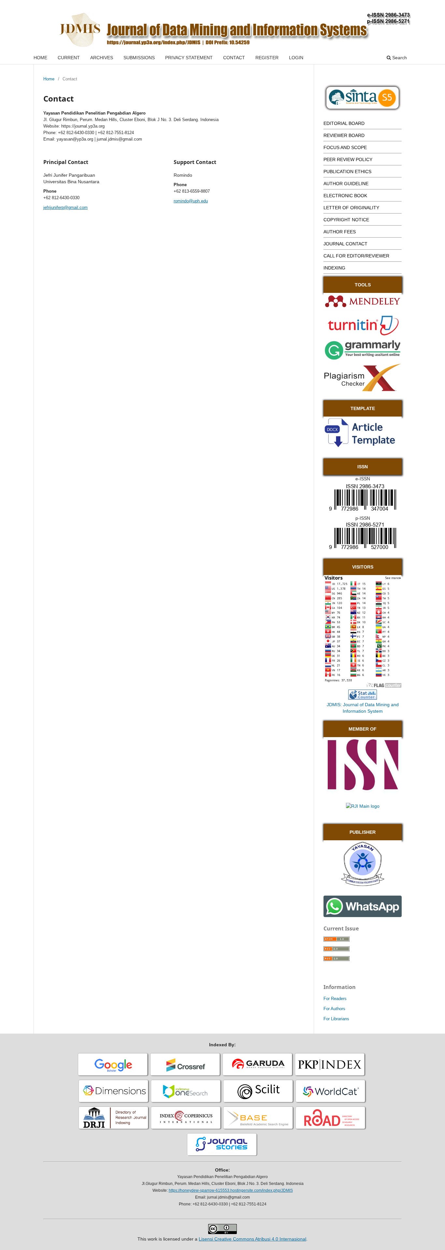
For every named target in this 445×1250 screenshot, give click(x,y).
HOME (40, 57)
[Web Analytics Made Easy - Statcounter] (362, 698)
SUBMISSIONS (139, 57)
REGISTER (267, 57)
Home (48, 78)
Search (399, 57)
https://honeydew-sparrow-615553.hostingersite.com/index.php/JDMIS (231, 1190)
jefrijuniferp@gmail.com (65, 207)
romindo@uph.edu (191, 201)
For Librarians (336, 1018)
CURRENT (69, 57)
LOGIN (296, 57)
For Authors (334, 1008)
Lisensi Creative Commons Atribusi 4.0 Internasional (252, 1239)
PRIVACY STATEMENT (189, 57)
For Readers (335, 998)
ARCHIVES (101, 57)
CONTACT (234, 57)
